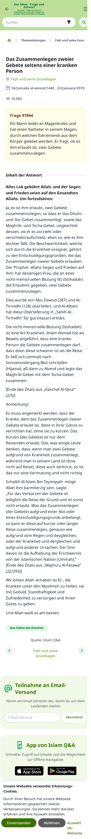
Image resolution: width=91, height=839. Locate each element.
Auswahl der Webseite (74, 827)
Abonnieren (74, 717)
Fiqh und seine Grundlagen (33, 79)
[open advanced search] (69, 22)
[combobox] (36, 22)
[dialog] (43, 810)
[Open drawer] (85, 9)
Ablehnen (52, 822)
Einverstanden (19, 822)
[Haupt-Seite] (9, 40)
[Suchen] (84, 22)
